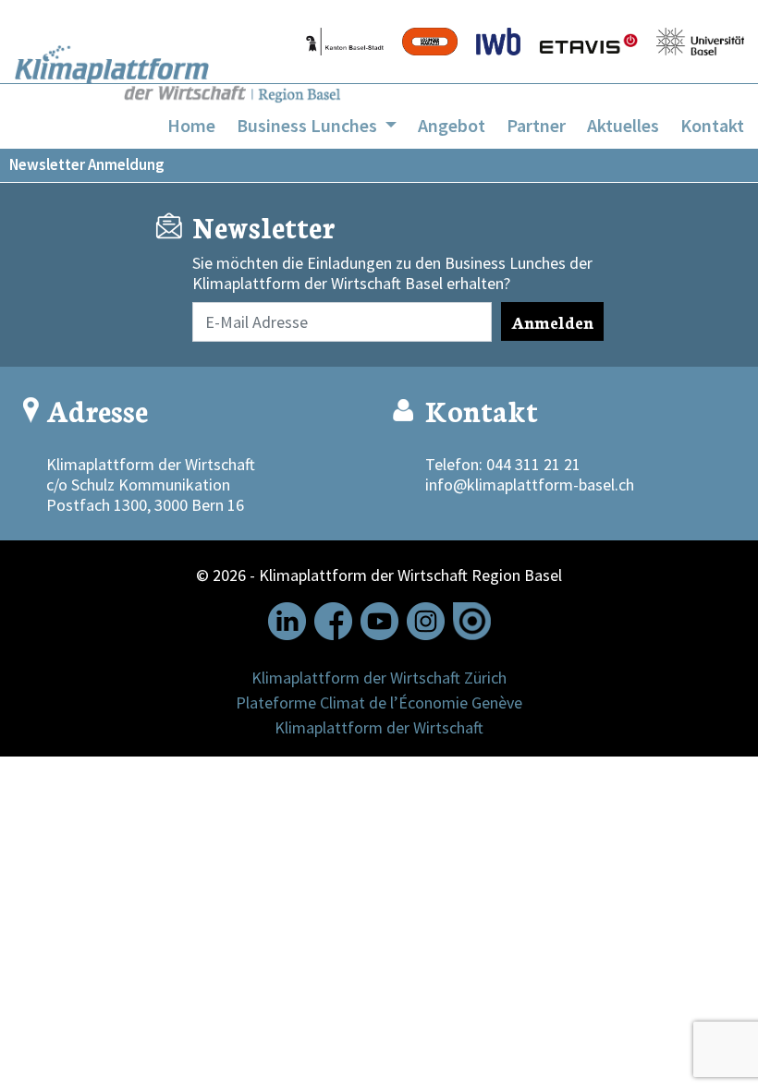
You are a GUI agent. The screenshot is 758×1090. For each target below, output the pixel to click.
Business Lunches (309, 125)
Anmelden (552, 321)
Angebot (451, 125)
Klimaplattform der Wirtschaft (379, 727)
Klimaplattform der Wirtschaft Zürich (379, 677)
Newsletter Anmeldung (87, 164)
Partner (536, 125)
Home (191, 125)
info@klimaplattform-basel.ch (529, 484)
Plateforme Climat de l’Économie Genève (379, 702)
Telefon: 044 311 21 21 (503, 464)
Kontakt (712, 125)
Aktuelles (623, 125)
